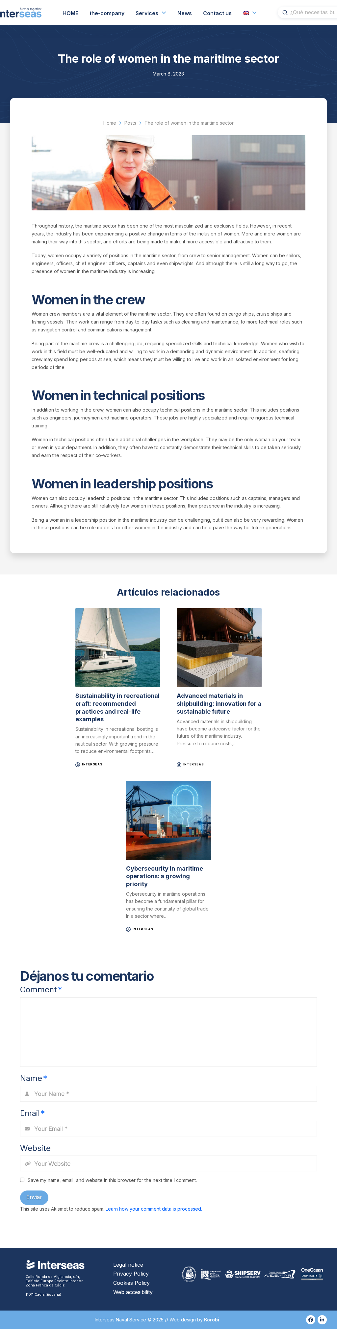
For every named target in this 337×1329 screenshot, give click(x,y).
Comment (41, 989)
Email (32, 1113)
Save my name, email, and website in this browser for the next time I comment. (112, 1180)
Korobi (212, 1319)
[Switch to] (249, 12)
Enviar (34, 1197)
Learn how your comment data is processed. (154, 1209)
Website (35, 1148)
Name (33, 1078)
